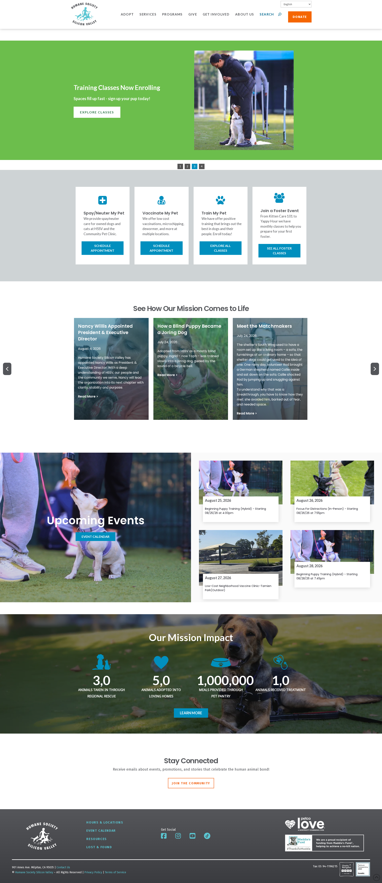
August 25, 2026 (218, 500)
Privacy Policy (93, 872)
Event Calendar (101, 830)
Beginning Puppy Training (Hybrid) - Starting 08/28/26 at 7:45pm (327, 576)
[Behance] (207, 836)
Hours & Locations (104, 822)
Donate (300, 17)
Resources (96, 839)
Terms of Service (115, 872)
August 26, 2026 (309, 500)
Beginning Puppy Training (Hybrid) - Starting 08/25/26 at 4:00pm (235, 511)
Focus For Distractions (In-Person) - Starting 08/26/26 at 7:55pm (327, 511)
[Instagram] (178, 836)
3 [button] (194, 166)
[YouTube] (192, 836)
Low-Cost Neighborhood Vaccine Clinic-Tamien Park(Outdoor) (238, 588)
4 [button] (202, 166)
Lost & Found (99, 847)
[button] (111, 369)
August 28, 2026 (309, 566)
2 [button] (187, 166)
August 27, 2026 (218, 578)
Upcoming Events (95, 520)
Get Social (168, 829)
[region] (191, 105)
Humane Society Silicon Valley (34, 872)
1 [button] (180, 166)
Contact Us (63, 867)
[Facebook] (164, 836)
